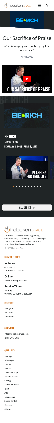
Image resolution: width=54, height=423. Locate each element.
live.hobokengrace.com (15, 280)
